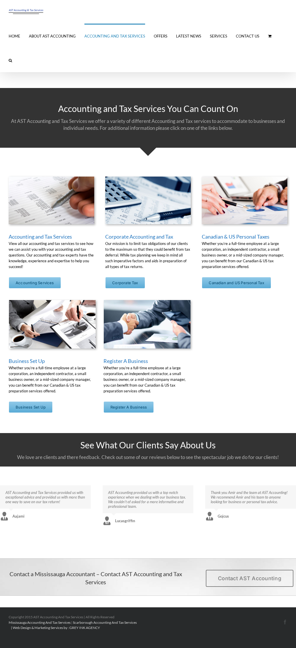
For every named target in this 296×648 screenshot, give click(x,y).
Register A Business (125, 361)
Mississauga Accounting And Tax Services (40, 622)
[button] (10, 60)
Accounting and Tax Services (40, 236)
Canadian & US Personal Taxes (235, 236)
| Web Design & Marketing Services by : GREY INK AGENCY (55, 627)
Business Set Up (27, 361)
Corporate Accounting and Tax (139, 236)
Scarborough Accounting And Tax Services (105, 622)
